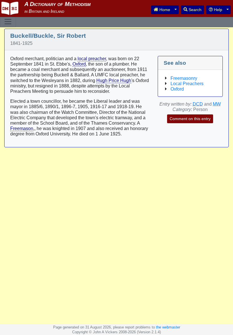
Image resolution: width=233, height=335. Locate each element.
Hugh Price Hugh (113, 80)
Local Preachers (186, 83)
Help (217, 9)
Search (194, 9)
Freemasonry (183, 78)
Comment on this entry (190, 118)
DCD (198, 104)
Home (164, 9)
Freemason (21, 128)
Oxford (79, 64)
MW (217, 104)
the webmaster (168, 327)
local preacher (92, 58)
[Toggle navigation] (8, 21)
